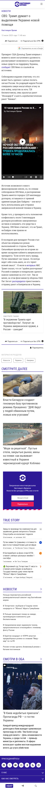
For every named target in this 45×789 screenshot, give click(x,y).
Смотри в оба (13, 659)
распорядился (19, 281)
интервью (31, 265)
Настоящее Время (9, 30)
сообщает (6, 67)
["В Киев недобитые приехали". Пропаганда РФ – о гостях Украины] (22, 687)
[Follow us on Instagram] (21, 765)
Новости (6, 11)
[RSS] (32, 765)
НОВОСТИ (10, 589)
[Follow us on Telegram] (27, 765)
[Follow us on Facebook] (4, 765)
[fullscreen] (41, 177)
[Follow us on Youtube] (15, 765)
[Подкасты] (38, 765)
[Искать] (36, 786)
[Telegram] (22, 786)
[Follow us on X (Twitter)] (9, 765)
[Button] (11, 41)
